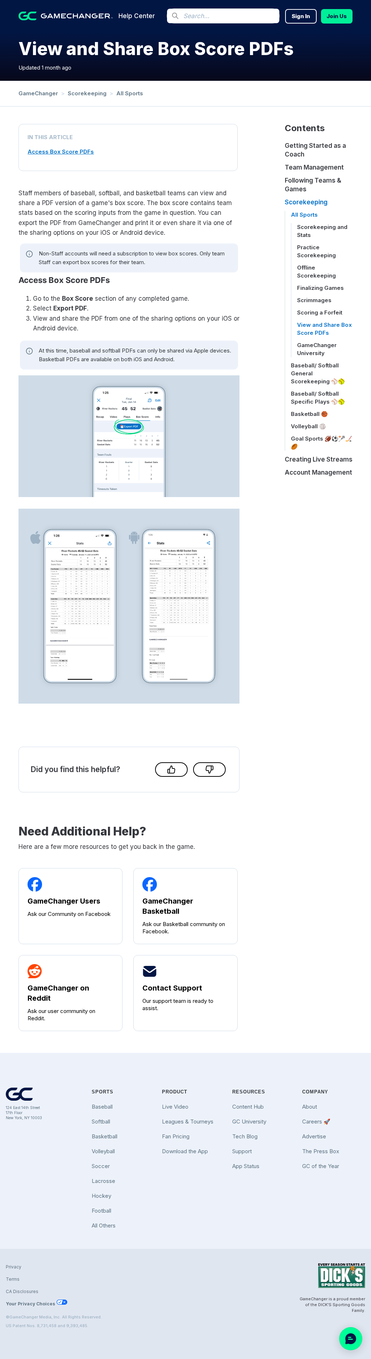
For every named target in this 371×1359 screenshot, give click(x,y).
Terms (13, 1279)
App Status (245, 1166)
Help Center (136, 16)
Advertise (314, 1136)
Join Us (336, 16)
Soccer (101, 1166)
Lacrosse (103, 1180)
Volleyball (103, 1151)
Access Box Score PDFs (61, 151)
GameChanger (38, 93)
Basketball (104, 1136)
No (209, 769)
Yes (171, 769)
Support (242, 1151)
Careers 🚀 (316, 1121)
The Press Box (320, 1151)
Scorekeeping (87, 93)
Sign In (301, 16)
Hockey (101, 1195)
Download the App (185, 1151)
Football (101, 1210)
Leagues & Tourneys (187, 1121)
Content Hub (248, 1106)
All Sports (129, 93)
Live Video (175, 1106)
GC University (249, 1121)
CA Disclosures (22, 1291)
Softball (101, 1121)
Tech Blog (245, 1136)
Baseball (102, 1106)
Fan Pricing (175, 1136)
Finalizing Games (320, 287)
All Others (104, 1225)
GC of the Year (320, 1166)
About (309, 1106)
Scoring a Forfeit (319, 312)
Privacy (13, 1267)
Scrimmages (314, 300)
